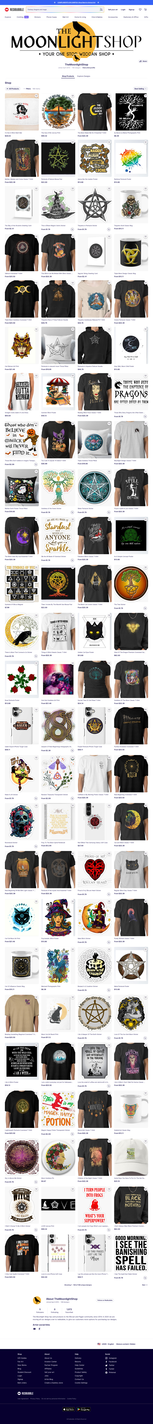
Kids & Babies (97, 17)
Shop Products (68, 76)
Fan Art (20, 1362)
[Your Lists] (140, 9)
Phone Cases (52, 17)
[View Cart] (145, 9)
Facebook (113, 1362)
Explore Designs (83, 76)
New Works (22, 1365)
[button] (76, 2)
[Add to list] (36, 95)
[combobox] (65, 9)
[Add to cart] (72, 229)
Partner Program (51, 1365)
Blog (19, 1369)
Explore (8, 17)
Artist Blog (49, 1379)
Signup (20, 1379)
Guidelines (79, 1369)
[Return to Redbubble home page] (14, 10)
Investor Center (51, 1362)
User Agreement (23, 1398)
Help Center (79, 1365)
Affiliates (48, 1369)
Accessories (113, 17)
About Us (48, 1358)
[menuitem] (8, 17)
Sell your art (49, 1372)
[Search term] (101, 9)
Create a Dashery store (54, 1383)
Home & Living (80, 17)
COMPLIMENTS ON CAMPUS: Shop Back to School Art (76, 2)
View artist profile (88, 68)
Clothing (22, 17)
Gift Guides (22, 1358)
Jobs (46, 1376)
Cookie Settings (81, 1383)
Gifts (146, 17)
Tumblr (111, 1369)
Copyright (79, 1376)
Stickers (37, 17)
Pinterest (112, 1372)
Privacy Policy (35, 1398)
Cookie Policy (71, 1398)
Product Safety (81, 1372)
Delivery (78, 1358)
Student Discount (24, 1372)
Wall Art (65, 17)
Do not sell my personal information (53, 1398)
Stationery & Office (130, 17)
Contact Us (79, 1379)
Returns (78, 1362)
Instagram (113, 1358)
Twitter (111, 1365)
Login (20, 1376)
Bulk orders (22, 1383)
